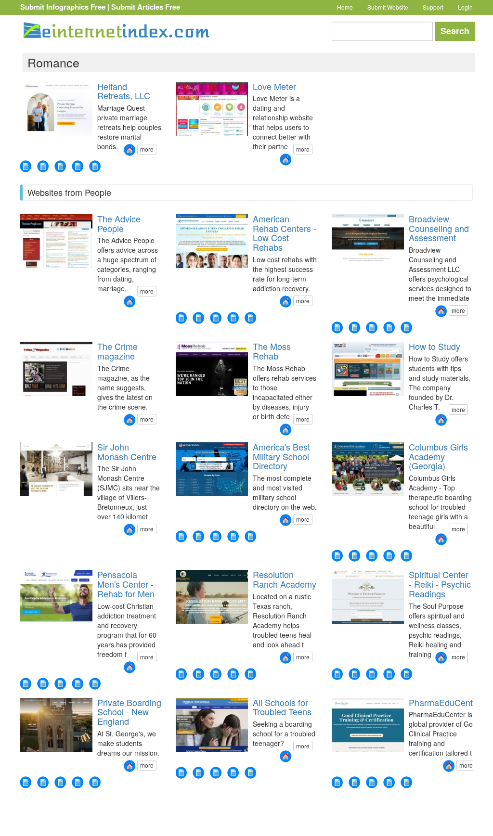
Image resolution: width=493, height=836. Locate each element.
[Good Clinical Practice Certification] (354, 782)
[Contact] (233, 317)
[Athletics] (60, 782)
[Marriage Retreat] (43, 166)
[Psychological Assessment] (389, 327)
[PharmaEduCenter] (448, 765)
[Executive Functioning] (337, 327)
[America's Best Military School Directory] (285, 520)
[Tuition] (233, 536)
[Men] (198, 317)
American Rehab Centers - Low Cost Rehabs (284, 232)
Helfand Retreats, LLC (123, 91)
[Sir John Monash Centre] (129, 529)
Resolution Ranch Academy (284, 579)
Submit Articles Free (145, 6)
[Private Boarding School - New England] (129, 765)
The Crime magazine (117, 351)
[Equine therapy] (181, 674)
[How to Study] (441, 419)
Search (455, 31)
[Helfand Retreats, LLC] (129, 149)
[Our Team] (95, 683)
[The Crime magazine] (129, 419)
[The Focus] (25, 683)
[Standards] (215, 772)
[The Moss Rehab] (285, 429)
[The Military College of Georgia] (198, 536)
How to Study (434, 346)
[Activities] (371, 555)
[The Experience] (43, 683)
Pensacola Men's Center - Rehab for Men (126, 584)
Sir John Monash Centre (126, 451)
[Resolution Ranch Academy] (285, 657)
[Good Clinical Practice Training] (371, 782)
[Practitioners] (389, 674)
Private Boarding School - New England (129, 712)
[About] (198, 772)
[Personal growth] (233, 674)
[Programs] (354, 674)
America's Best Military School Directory (281, 456)
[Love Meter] (285, 159)
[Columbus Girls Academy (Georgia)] (441, 539)
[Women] (181, 317)
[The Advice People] (129, 301)
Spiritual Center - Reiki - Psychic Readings (440, 584)
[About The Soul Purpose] (406, 674)
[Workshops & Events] (371, 674)
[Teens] (215, 317)
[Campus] (406, 555)
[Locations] (250, 317)
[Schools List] (215, 536)
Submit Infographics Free (62, 6)
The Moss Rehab (272, 351)
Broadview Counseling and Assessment (439, 228)
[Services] (337, 674)
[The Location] (60, 683)
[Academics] (215, 674)
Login (465, 7)
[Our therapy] (354, 555)
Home (345, 7)
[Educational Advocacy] (371, 327)
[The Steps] (77, 683)
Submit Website (387, 7)
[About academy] (337, 555)
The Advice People (119, 223)
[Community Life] (95, 782)
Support (433, 7)
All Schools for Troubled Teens (282, 707)
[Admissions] (389, 555)
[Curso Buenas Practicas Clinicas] (389, 782)
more (147, 149)
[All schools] (233, 772)
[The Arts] (77, 782)
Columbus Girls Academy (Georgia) (438, 456)
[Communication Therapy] (25, 166)
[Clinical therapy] (198, 674)
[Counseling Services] (354, 327)
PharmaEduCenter (444, 702)
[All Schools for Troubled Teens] (285, 756)
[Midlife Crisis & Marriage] (95, 166)
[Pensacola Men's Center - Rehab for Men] (129, 667)
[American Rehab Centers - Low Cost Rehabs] (285, 301)
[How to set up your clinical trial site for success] (406, 782)
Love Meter (274, 86)
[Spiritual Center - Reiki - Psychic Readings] (441, 657)
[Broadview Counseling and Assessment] (441, 311)
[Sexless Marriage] (77, 166)
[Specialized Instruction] (406, 327)
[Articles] (250, 536)
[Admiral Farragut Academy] (181, 536)
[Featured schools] (181, 772)
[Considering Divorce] (60, 166)
